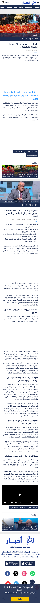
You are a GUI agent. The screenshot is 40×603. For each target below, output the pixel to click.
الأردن (21, 7)
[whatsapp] (32, 573)
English (7, 2)
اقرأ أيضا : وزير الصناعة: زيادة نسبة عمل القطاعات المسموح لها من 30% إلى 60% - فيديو (20, 95)
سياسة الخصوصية (10, 593)
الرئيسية (37, 7)
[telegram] (16, 583)
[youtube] (8, 583)
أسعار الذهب (28, 7)
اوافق (20, 599)
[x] (15, 573)
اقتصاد (35, 52)
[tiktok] (24, 583)
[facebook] (7, 573)
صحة (15, 7)
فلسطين (9, 7)
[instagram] (24, 573)
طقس (2, 7)
